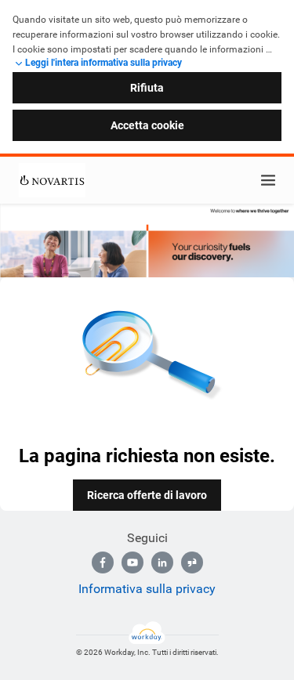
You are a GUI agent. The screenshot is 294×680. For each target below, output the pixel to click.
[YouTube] (132, 562)
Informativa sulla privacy (147, 588)
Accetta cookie (147, 125)
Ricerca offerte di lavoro (147, 495)
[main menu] (268, 180)
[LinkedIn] (162, 562)
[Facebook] (103, 562)
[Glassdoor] (192, 562)
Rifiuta (147, 87)
